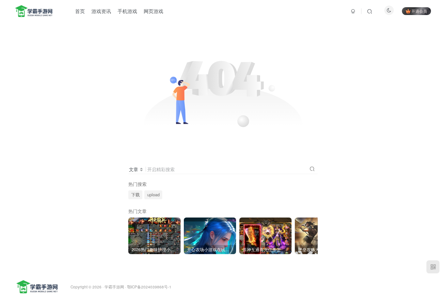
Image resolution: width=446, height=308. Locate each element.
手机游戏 (127, 11)
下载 (135, 195)
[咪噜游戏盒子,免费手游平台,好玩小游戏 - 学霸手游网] (36, 286)
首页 (80, 11)
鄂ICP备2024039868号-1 (149, 286)
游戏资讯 (101, 11)
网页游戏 (153, 11)
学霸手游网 (114, 286)
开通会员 (419, 11)
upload (153, 195)
